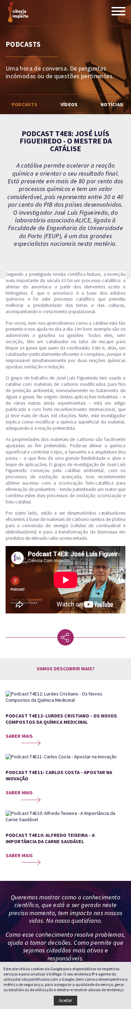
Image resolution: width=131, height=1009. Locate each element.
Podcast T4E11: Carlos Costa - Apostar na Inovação (59, 775)
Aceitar (65, 1000)
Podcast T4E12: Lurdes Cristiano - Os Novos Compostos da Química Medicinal (61, 719)
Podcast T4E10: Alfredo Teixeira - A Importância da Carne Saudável (50, 838)
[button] (118, 12)
